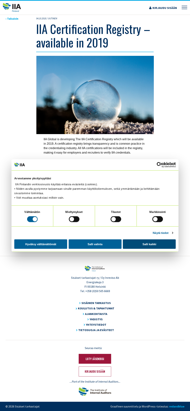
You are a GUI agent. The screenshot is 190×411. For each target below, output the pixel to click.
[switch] (74, 219)
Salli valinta (95, 244)
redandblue (176, 406)
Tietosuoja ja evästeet (96, 330)
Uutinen (52, 18)
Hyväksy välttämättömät (40, 244)
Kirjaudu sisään (165, 8)
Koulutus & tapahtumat (96, 308)
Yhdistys (96, 319)
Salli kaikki (149, 244)
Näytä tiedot (160, 232)
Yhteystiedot (96, 324)
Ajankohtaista (96, 314)
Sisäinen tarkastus (96, 303)
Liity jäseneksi (95, 359)
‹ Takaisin (12, 18)
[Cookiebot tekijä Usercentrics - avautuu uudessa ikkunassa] (159, 165)
